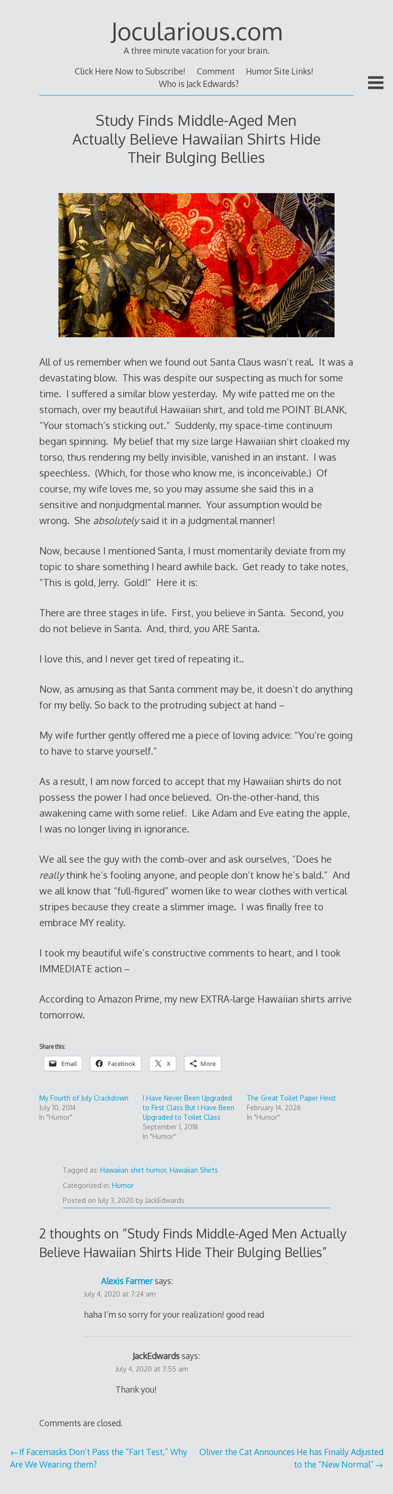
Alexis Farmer (127, 1280)
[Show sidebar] (375, 82)
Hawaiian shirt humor (133, 1170)
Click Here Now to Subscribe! (130, 71)
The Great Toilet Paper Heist (291, 1098)
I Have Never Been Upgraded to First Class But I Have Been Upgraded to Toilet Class (188, 1107)
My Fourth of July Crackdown (83, 1098)
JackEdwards (165, 1200)
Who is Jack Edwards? (199, 83)
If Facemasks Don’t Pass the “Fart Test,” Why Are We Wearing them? (99, 1458)
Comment (216, 71)
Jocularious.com (196, 30)
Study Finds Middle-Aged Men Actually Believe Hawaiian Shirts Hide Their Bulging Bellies (196, 138)
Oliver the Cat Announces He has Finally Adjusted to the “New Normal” (291, 1458)
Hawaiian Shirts (194, 1170)
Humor (123, 1185)
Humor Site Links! (279, 71)
